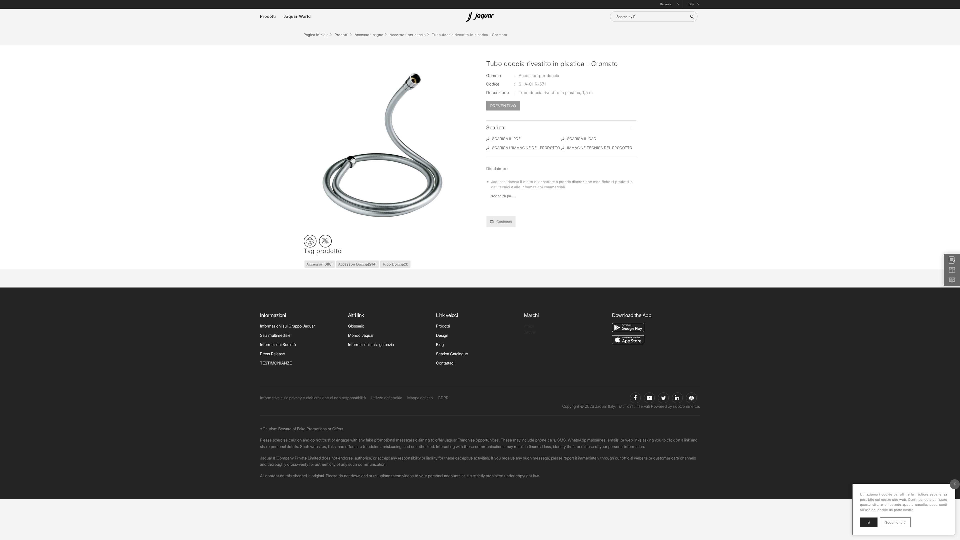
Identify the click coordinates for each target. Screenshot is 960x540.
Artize (529, 326)
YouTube (649, 397)
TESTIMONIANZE (276, 363)
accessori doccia (357, 264)
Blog (440, 344)
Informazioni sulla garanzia (371, 344)
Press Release (272, 353)
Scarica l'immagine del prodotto (526, 148)
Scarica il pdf (506, 138)
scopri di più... (503, 196)
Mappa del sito (420, 397)
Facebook (635, 397)
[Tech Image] (325, 241)
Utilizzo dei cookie (386, 397)
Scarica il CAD (581, 138)
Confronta (504, 222)
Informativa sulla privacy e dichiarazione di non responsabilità (313, 397)
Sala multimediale (275, 335)
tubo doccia (395, 264)
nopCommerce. (686, 406)
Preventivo (503, 105)
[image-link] (628, 327)
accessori (319, 264)
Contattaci (445, 363)
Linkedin (677, 397)
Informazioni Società (278, 344)
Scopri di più (898, 522)
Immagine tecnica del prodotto (599, 148)
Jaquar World (297, 16)
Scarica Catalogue (452, 353)
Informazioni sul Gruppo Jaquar (287, 326)
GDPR (443, 397)
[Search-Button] (692, 17)
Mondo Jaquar (361, 335)
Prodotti (268, 16)
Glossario (356, 326)
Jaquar (530, 332)
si (869, 522)
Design (442, 335)
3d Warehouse (691, 397)
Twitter (663, 397)
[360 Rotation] (310, 241)
